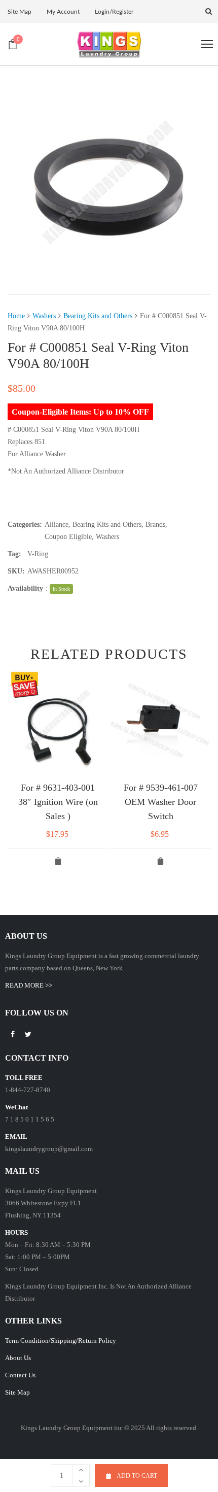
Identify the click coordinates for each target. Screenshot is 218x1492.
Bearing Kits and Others (97, 316)
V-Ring (37, 554)
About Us (18, 1358)
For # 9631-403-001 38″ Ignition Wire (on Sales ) (58, 802)
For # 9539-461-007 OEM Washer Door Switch (161, 802)
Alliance (56, 524)
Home (16, 316)
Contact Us (20, 1375)
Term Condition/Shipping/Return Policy (60, 1340)
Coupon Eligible (68, 536)
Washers (44, 316)
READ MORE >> (28, 985)
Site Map (17, 1392)
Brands (155, 524)
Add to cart (137, 1475)
